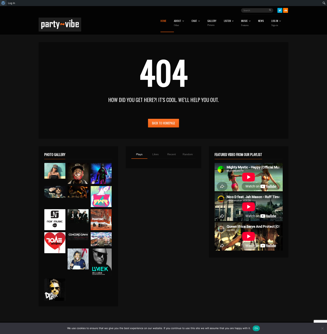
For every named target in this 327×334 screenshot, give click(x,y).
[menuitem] (3, 3)
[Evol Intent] (54, 242)
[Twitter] (279, 10)
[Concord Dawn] (78, 236)
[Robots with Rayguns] (101, 196)
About (177, 23)
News (261, 21)
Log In (274, 23)
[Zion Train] (78, 192)
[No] (322, 328)
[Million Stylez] (54, 192)
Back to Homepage (163, 123)
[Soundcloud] (285, 10)
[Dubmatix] (54, 289)
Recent (171, 154)
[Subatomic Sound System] (101, 173)
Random (188, 154)
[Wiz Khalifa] (78, 258)
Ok (256, 328)
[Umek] (101, 262)
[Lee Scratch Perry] (78, 173)
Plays (139, 154)
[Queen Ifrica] (54, 171)
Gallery (211, 22)
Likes (155, 154)
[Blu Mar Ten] (78, 216)
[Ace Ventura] (101, 239)
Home (163, 21)
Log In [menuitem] (11, 3)
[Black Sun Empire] (101, 219)
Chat (194, 21)
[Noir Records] (54, 219)
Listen (227, 21)
